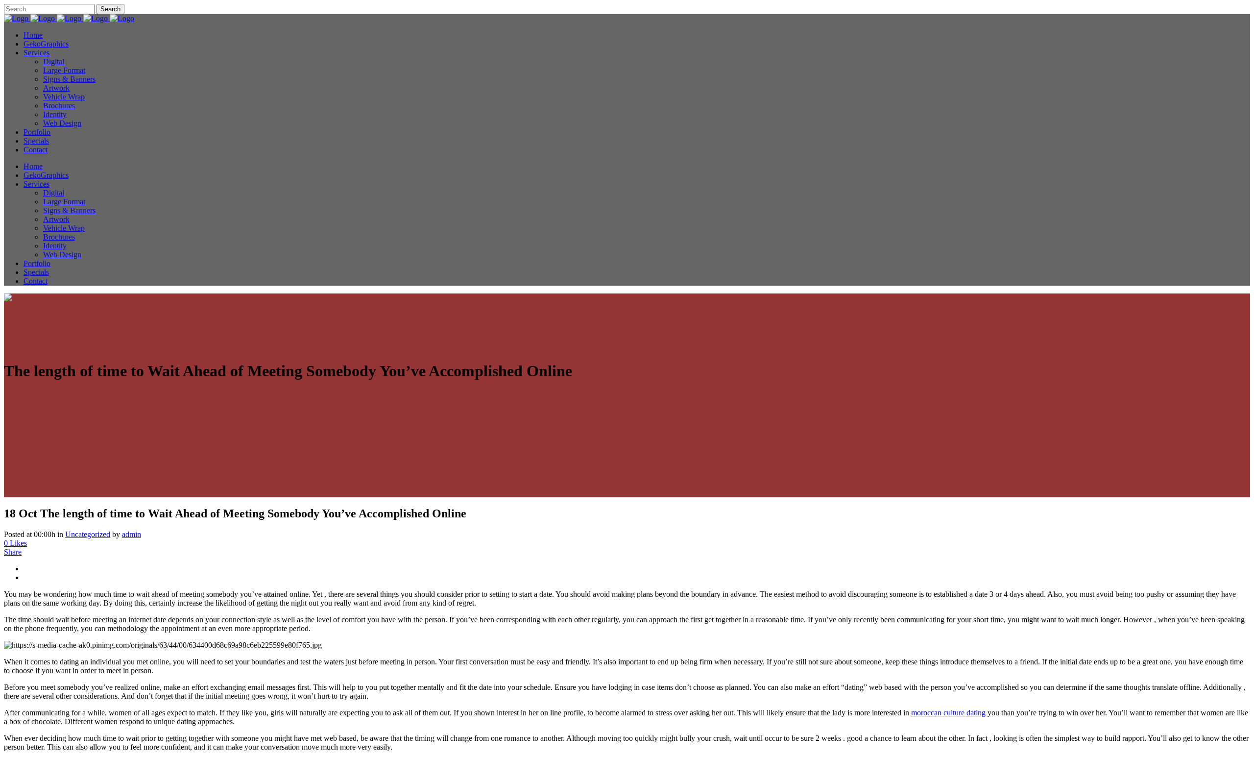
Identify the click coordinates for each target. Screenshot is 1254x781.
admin (131, 534)
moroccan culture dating (948, 712)
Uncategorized (87, 534)
